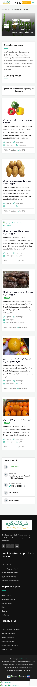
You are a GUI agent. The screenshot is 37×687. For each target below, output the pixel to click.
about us (5, 611)
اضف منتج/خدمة (26, 2)
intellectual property (8, 599)
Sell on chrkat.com (8, 565)
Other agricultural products (15, 322)
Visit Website (13, 492)
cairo (7, 145)
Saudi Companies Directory (11, 630)
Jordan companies (8, 637)
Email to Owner (14, 500)
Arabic (5, 685)
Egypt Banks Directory (9, 577)
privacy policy (6, 595)
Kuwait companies (8, 641)
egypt (12, 145)
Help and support (7, 603)
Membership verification (10, 573)
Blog (3, 607)
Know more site (7, 649)
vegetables (22, 145)
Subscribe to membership (10, 581)
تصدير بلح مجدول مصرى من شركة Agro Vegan (18, 293)
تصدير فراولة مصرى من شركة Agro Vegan (16, 232)
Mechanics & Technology (10, 645)
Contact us (5, 615)
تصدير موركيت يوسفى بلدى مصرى (18, 419)
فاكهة (20, 256)
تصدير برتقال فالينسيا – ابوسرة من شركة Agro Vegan (18, 360)
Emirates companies (8, 633)
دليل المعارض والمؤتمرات (10, 569)
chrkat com (23, 659)
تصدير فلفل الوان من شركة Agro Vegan (17, 121)
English (8, 682)
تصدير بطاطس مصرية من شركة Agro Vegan (17, 182)
